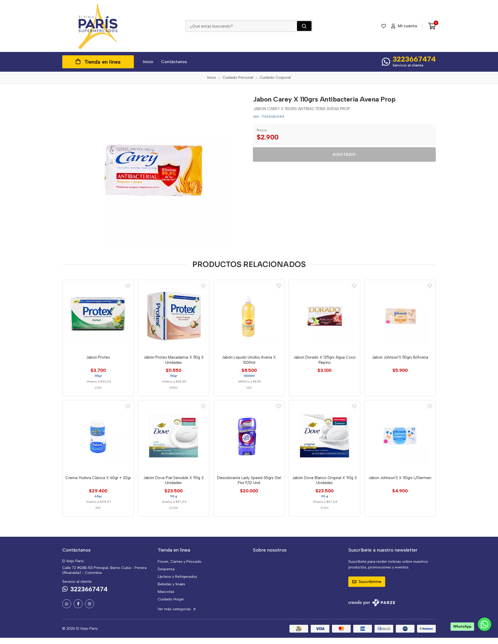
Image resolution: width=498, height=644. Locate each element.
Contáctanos (174, 61)
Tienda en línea (102, 62)
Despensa (166, 569)
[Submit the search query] (304, 26)
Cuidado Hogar (171, 599)
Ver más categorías (175, 609)
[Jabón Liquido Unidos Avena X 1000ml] (249, 315)
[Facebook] (78, 603)
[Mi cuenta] (128, 286)
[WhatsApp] (66, 603)
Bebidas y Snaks (171, 584)
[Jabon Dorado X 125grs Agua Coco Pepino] (324, 315)
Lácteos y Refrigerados (177, 576)
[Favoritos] (383, 26)
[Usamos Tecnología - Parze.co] (371, 602)
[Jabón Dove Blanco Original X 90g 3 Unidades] (324, 436)
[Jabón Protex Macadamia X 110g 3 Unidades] (173, 315)
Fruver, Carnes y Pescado (180, 561)
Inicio (148, 61)
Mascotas (166, 591)
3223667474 (414, 59)
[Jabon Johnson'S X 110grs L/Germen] (399, 436)
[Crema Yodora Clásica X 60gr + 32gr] (98, 436)
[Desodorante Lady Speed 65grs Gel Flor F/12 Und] (249, 436)
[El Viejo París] (98, 26)
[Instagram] (89, 603)
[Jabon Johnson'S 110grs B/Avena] (399, 315)
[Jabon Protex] (98, 315)
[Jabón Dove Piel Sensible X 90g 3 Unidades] (173, 436)
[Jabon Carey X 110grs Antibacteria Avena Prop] (154, 169)
